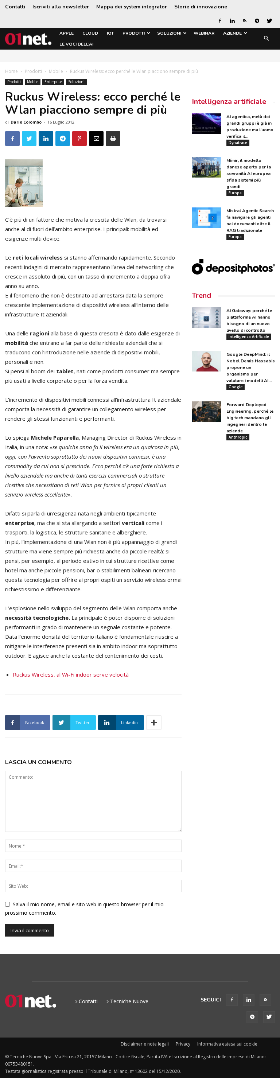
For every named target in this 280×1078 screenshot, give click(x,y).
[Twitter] (269, 21)
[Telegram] (257, 21)
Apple (66, 33)
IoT (110, 33)
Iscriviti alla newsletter (60, 6)
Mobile (56, 71)
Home (11, 71)
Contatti (15, 6)
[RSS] (244, 21)
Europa (235, 192)
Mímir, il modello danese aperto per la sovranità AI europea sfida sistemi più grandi (248, 173)
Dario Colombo (26, 122)
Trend (201, 295)
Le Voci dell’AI (76, 44)
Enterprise (53, 81)
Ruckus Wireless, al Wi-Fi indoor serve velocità (71, 674)
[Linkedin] (232, 21)
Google (235, 386)
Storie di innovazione (200, 6)
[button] (266, 38)
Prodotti (133, 33)
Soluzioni (169, 33)
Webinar (204, 33)
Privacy (183, 1044)
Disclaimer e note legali (145, 1044)
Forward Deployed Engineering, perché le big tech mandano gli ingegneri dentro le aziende (249, 418)
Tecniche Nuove (129, 1001)
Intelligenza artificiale (229, 101)
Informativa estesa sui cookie (227, 1044)
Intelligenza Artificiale (249, 336)
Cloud (90, 33)
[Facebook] (219, 21)
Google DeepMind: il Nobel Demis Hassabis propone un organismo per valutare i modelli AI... (250, 367)
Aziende (232, 33)
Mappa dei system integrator (131, 6)
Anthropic (238, 437)
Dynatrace (238, 142)
